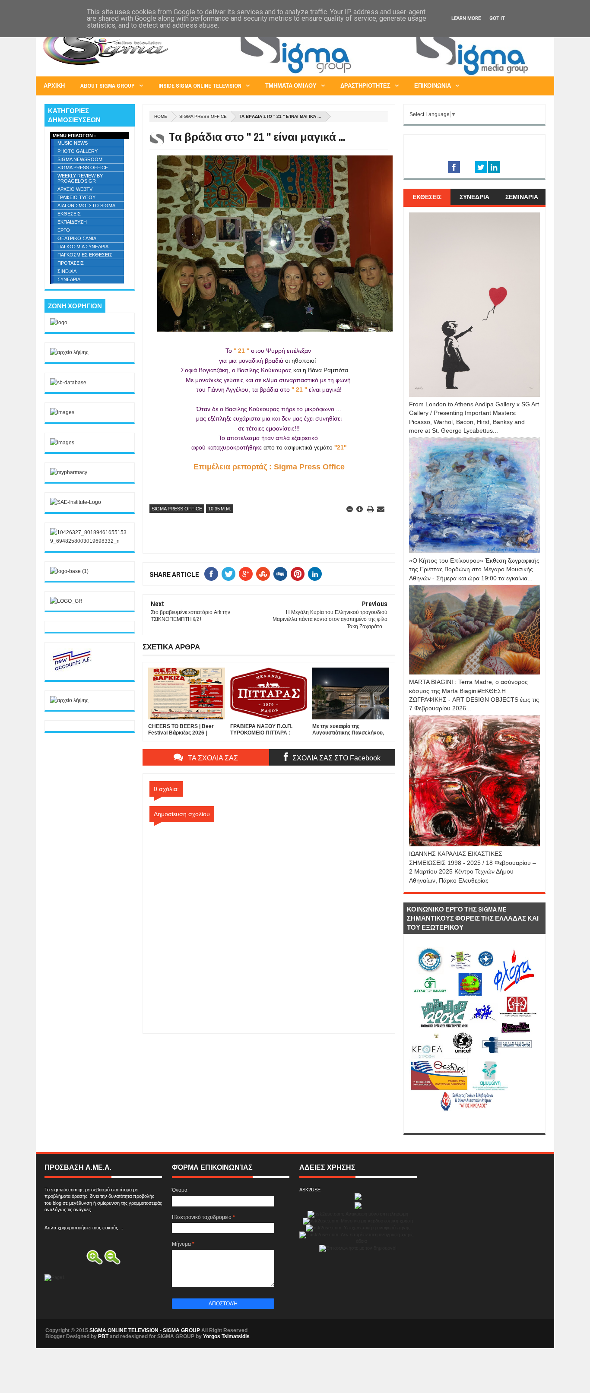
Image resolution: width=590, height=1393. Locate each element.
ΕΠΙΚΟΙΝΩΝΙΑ (432, 85)
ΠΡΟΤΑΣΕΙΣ (70, 263)
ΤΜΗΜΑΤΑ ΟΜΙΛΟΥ (291, 85)
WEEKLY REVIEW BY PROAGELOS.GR (80, 178)
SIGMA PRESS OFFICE (203, 116)
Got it (497, 18)
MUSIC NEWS (72, 143)
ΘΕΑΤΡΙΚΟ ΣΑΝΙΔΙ (77, 238)
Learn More (466, 18)
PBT (103, 1336)
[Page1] (388, 75)
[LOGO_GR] (66, 601)
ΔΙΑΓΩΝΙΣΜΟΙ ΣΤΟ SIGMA (86, 205)
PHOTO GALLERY (77, 151)
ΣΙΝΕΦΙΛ (66, 271)
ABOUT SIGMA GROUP (107, 85)
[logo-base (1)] (69, 571)
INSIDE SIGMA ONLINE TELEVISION (200, 85)
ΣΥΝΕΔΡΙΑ (68, 279)
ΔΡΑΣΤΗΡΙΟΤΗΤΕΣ (365, 85)
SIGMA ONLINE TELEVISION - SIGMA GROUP (144, 1330)
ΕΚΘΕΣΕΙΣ (69, 213)
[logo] (58, 323)
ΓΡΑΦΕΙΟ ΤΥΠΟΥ (76, 197)
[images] (62, 412)
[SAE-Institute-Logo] (75, 502)
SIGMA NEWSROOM (79, 159)
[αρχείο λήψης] (69, 352)
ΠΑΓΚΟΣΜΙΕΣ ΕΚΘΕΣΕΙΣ (84, 254)
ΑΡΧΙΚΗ (54, 85)
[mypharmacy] (68, 472)
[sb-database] (68, 383)
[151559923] (71, 670)
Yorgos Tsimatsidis (226, 1336)
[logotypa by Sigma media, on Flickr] (474, 1123)
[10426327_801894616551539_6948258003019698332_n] (89, 541)
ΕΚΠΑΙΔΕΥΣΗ (72, 222)
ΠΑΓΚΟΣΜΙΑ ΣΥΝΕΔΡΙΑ (82, 246)
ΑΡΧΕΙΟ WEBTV (74, 189)
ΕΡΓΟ (63, 230)
